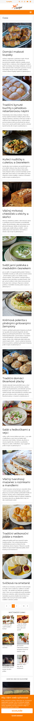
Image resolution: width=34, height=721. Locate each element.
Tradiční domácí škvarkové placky (13, 380)
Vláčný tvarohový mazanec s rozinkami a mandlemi (16, 482)
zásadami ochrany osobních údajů (16, 705)
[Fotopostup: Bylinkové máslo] (16, 690)
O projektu (9, 1)
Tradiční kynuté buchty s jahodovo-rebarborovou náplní (15, 108)
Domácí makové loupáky (13, 53)
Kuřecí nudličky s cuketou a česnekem (15, 161)
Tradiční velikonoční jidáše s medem (15, 535)
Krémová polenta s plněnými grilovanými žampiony (16, 323)
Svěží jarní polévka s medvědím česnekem (16, 267)
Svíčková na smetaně (16, 583)
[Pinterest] (30, 1)
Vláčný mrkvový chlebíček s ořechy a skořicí (15, 214)
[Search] (19, 1)
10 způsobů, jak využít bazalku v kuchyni (7, 626)
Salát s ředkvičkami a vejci (16, 431)
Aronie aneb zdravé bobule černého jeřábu (8, 669)
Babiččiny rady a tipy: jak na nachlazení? (21, 666)
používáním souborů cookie (10, 707)
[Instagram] (24, 1)
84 (24, 606)
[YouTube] (27, 1)
